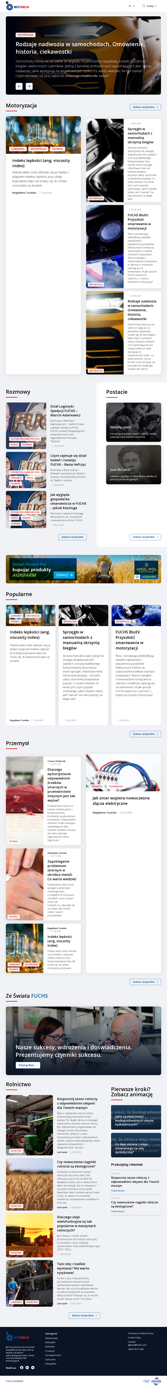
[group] (30, 665)
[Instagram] (27, 1368)
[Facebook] (22, 1368)
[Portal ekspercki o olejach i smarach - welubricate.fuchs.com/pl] (17, 5)
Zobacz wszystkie (72, 536)
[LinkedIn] (33, 1368)
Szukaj (150, 6)
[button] (19, 86)
